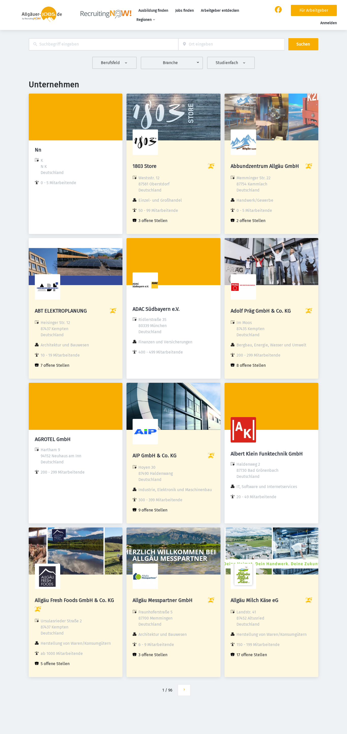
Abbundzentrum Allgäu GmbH (265, 166)
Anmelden (328, 23)
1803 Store (144, 166)
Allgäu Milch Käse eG (254, 600)
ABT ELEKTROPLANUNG (61, 311)
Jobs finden (184, 10)
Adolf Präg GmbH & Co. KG (261, 311)
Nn (38, 150)
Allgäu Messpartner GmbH (163, 600)
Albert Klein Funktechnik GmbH (267, 454)
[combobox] (103, 44)
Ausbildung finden (153, 10)
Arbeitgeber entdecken (220, 10)
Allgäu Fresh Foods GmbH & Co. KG (74, 600)
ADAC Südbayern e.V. (156, 309)
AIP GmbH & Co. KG (155, 455)
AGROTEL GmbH (53, 439)
